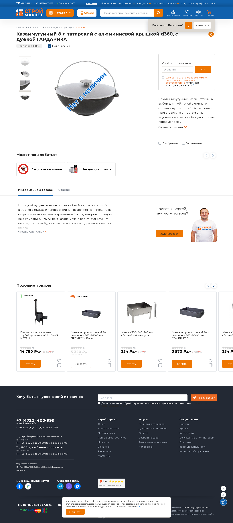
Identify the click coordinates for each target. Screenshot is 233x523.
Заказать (81, 363)
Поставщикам (106, 433)
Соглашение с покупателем (196, 437)
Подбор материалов (152, 423)
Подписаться (206, 397)
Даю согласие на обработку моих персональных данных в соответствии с (186, 81)
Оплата (143, 433)
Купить (30, 363)
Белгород (25, 3)
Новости (103, 442)
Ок (203, 69)
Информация (125, 3)
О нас (101, 423)
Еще (213, 3)
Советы (184, 423)
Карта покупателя (109, 428)
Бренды (184, 428)
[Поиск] (158, 13)
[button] (214, 285)
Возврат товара (149, 437)
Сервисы (171, 3)
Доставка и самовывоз (153, 428)
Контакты (91, 3)
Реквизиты (104, 451)
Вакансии (104, 446)
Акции (89, 13)
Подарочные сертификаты (194, 3)
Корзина (210, 15)
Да (188, 25)
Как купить (142, 3)
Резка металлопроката (153, 442)
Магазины (159, 3)
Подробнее (132, 506)
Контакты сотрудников (112, 437)
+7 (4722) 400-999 (45, 3)
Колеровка (146, 446)
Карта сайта (187, 433)
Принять (75, 511)
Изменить (202, 25)
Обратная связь (108, 3)
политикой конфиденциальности (182, 84)
